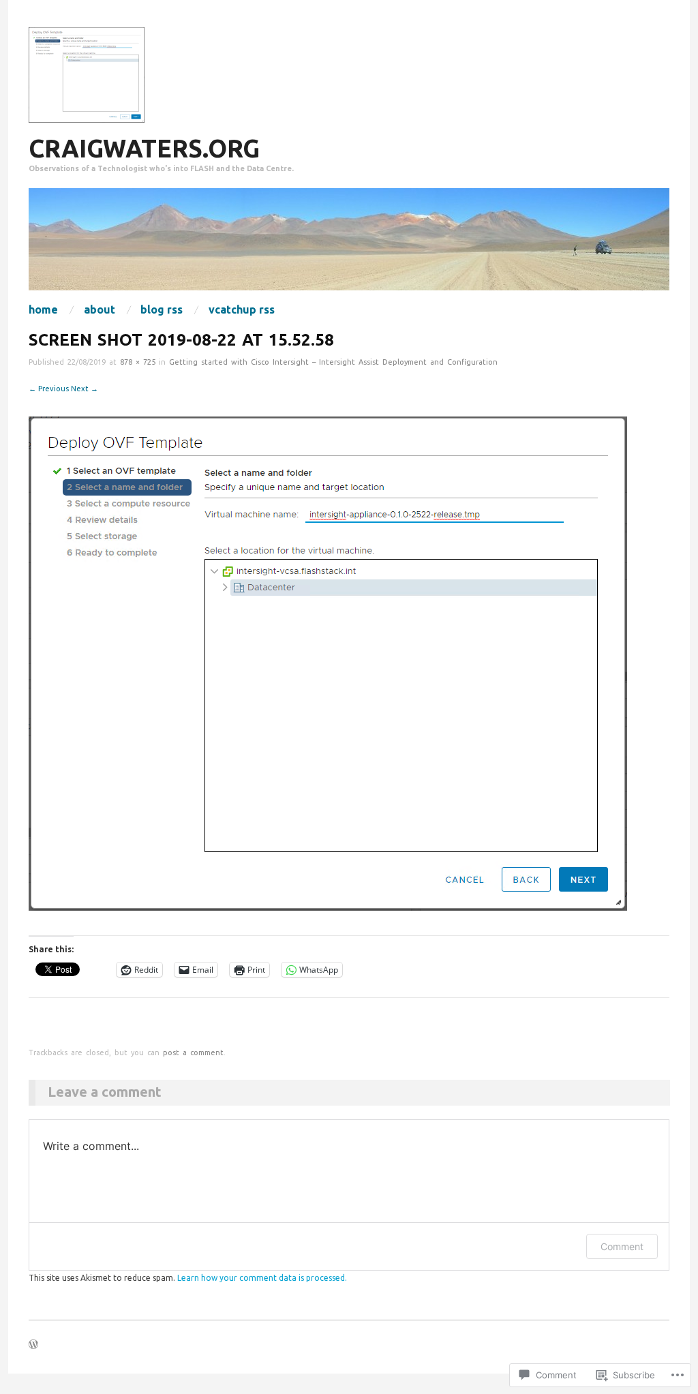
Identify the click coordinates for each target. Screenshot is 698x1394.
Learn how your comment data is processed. (262, 1277)
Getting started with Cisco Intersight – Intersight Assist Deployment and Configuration (333, 362)
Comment (622, 1246)
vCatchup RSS (242, 309)
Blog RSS (161, 309)
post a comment (193, 1052)
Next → (84, 388)
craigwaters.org (144, 148)
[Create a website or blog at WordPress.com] (33, 1346)
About (99, 309)
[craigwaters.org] (349, 245)
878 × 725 (137, 362)
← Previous (49, 388)
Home (43, 309)
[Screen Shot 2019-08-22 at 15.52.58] (328, 662)
